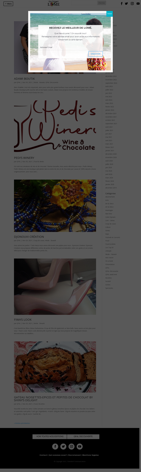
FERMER (109, 14)
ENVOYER (95, 53)
